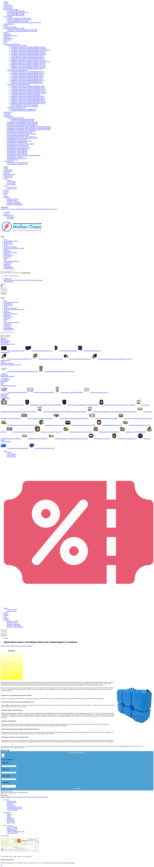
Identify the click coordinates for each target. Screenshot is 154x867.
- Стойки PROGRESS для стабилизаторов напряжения (25, 94)
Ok (1, 865)
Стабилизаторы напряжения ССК (16, 107)
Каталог (5, 336)
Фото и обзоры (11, 183)
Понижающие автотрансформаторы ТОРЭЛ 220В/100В (22, 122)
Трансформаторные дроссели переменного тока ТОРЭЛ (22, 138)
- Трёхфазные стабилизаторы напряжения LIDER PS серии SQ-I (27, 64)
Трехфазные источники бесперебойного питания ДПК (22, 31)
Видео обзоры (11, 821)
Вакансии (6, 173)
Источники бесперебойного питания (14, 28)
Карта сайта (39, 797)
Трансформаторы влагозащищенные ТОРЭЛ (19, 141)
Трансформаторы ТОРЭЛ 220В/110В (17, 151)
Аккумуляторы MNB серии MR (15, 13)
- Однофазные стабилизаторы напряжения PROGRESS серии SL (28, 89)
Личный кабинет (11, 801)
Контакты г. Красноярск (13, 201)
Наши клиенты (8, 175)
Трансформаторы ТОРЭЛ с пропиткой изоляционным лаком (23, 155)
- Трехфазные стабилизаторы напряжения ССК (23, 110)
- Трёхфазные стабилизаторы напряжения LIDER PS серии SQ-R (28, 65)
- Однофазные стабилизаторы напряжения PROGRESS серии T (27, 90)
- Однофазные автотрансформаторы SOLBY (22, 119)
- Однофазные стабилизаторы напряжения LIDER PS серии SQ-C (28, 48)
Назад (5, 2)
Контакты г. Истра (12, 200)
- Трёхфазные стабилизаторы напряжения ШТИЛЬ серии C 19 (27, 80)
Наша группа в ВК (12, 833)
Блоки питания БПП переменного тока (17, 21)
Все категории (8, 8)
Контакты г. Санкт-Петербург (15, 204)
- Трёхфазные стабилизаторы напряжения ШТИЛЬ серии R (26, 83)
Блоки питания (8, 16)
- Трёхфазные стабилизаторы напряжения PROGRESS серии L (27, 97)
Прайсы (6, 193)
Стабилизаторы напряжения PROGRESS (18, 84)
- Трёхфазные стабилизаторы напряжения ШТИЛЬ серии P (26, 81)
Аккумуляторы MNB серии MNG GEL (17, 12)
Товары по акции (8, 6)
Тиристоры (7, 113)
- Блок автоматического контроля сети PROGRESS (24, 106)
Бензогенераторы (8, 24)
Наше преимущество (9, 174)
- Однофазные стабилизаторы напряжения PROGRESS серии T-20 (28, 91)
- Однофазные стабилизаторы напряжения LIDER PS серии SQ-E (28, 51)
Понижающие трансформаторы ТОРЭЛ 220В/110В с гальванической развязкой (28, 128)
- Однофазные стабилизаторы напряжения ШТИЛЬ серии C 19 (27, 73)
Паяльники (7, 37)
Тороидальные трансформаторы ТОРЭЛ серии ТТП (21, 136)
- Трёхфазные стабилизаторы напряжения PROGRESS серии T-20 (28, 102)
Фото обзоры (10, 820)
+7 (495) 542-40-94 (12, 827)
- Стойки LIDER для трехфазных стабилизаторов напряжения (27, 57)
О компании (8, 797)
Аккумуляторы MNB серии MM (16, 11)
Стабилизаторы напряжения (11, 44)
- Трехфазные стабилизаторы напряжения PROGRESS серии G (27, 96)
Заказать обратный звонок (11, 275)
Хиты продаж (7, 5)
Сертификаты (7, 171)
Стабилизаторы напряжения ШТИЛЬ (17, 70)
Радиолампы (7, 39)
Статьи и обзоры (11, 181)
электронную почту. (124, 746)
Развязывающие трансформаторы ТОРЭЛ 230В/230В (21, 131)
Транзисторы (7, 115)
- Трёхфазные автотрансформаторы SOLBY (22, 120)
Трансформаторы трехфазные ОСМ (16, 158)
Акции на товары (12, 187)
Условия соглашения (12, 810)
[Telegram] (5, 750)
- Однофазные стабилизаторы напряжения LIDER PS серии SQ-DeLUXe (30, 50)
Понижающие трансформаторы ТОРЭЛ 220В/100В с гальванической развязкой (29, 126)
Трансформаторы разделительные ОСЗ (17, 145)
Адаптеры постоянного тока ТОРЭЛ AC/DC (19, 19)
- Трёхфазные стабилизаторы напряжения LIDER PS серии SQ (27, 58)
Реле (5, 42)
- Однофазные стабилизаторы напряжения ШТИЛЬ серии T (26, 78)
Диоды (6, 25)
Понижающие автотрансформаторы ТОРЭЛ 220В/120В (22, 125)
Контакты (6, 197)
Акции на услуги (12, 188)
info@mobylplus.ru (12, 830)
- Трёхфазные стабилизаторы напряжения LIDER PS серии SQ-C (28, 60)
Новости (9, 180)
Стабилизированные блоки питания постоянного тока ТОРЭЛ (24, 22)
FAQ (5, 194)
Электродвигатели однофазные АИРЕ (17, 162)
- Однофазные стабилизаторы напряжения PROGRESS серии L (27, 87)
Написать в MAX (13, 828)
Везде (5, 239)
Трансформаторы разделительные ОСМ (18, 146)
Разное (6, 41)
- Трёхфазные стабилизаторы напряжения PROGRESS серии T (27, 100)
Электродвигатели (9, 161)
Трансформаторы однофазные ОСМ (17, 142)
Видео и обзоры (11, 184)
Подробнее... (71, 863)
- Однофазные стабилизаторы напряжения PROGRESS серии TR (28, 93)
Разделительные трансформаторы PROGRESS (19, 132)
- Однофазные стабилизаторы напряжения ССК (23, 109)
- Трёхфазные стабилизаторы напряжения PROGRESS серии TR (27, 103)
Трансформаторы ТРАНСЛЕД (15, 157)
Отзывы (6, 196)
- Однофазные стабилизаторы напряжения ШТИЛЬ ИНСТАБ (27, 71)
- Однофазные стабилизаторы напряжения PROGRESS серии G (27, 86)
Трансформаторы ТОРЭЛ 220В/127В (17, 154)
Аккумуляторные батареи (11, 9)
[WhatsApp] (6, 750)
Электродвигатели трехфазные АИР (17, 164)
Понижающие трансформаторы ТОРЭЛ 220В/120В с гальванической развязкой (29, 129)
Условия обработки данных (14, 807)
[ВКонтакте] (1, 750)
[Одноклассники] (3, 750)
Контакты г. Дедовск (12, 199)
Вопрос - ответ (11, 822)
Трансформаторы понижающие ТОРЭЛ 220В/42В (20, 144)
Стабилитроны (8, 112)
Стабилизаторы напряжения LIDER (17, 45)
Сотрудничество (8, 177)
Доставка (6, 191)
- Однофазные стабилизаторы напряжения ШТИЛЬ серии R (26, 74)
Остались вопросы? (77, 752)
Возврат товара (11, 805)
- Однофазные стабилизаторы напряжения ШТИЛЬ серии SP (27, 76)
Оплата (6, 190)
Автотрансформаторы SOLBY (15, 118)
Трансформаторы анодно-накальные (17, 139)
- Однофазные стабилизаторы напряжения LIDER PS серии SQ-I (28, 52)
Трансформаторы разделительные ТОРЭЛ (18, 148)
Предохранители (8, 38)
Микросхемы (7, 34)
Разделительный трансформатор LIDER (18, 135)
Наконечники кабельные (10, 35)
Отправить (77, 788)
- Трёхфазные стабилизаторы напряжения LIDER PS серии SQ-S (28, 67)
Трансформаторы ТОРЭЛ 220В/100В (17, 149)
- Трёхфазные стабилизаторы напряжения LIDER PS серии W (27, 68)
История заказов (11, 802)
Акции (6, 186)
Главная (6, 168)
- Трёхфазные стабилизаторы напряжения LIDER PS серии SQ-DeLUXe (30, 61)
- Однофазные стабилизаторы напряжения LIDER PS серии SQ (27, 47)
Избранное (10, 804)
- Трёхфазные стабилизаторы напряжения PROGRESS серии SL (27, 99)
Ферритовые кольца (12, 159)
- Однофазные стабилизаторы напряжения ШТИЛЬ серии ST (27, 77)
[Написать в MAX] (1, 286)
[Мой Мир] (8, 750)
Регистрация (10, 218)
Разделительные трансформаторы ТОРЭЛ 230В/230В (21, 133)
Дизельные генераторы (10, 26)
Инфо (5, 178)
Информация (10, 818)
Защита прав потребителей (14, 808)
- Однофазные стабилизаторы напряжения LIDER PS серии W (27, 55)
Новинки (6, 3)
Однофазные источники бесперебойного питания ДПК (22, 29)
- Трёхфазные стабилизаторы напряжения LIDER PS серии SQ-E (28, 63)
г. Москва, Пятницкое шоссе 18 (15, 831)
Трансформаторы (8, 116)
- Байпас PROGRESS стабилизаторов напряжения (24, 105)
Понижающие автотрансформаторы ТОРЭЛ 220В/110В (22, 123)
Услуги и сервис (8, 170)
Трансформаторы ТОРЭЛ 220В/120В (17, 152)
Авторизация (10, 217)
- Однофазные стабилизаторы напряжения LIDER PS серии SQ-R (28, 54)
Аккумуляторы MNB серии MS (15, 15)
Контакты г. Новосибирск (14, 203)
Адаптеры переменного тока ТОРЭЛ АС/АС (19, 18)
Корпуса (6, 32)
